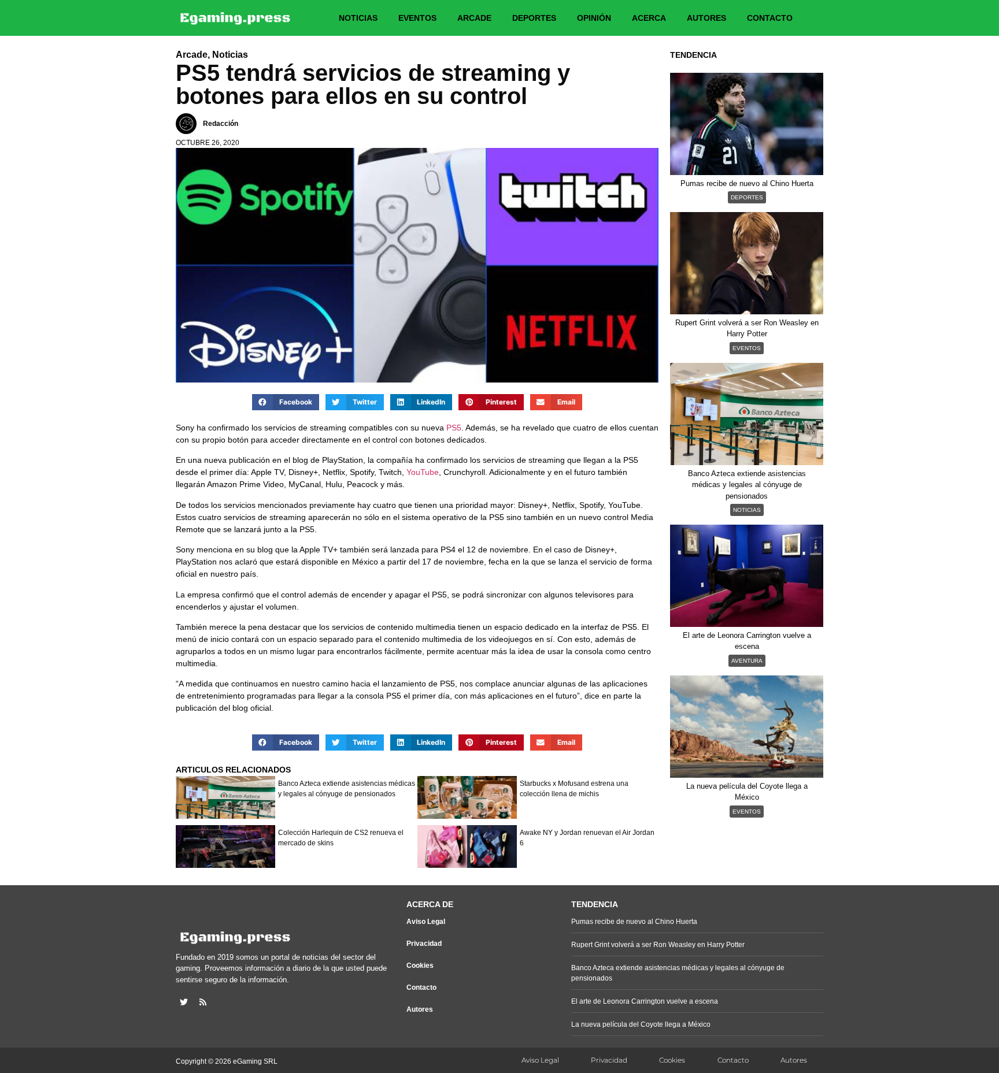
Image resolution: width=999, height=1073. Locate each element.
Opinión (594, 18)
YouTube (422, 472)
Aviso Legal (425, 922)
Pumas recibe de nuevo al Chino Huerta (634, 922)
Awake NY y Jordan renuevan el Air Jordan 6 (587, 838)
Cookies (420, 965)
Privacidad (424, 944)
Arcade (474, 18)
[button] (285, 402)
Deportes (534, 18)
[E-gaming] (236, 18)
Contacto (770, 18)
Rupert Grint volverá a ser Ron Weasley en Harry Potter (658, 945)
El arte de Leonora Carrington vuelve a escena (644, 1001)
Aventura (747, 661)
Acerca (649, 18)
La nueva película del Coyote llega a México (641, 1024)
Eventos (417, 18)
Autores (706, 18)
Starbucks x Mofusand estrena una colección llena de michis (574, 788)
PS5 (453, 427)
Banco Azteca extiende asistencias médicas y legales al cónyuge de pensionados (346, 788)
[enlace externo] (184, 1002)
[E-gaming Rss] (203, 1002)
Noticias (358, 18)
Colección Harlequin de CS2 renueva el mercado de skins (341, 838)
